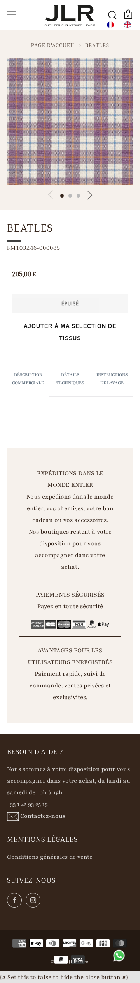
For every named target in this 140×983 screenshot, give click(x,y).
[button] (62, 196)
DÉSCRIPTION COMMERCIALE (28, 379)
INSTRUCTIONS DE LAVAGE (112, 379)
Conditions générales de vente (50, 857)
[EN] (127, 24)
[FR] (110, 24)
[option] (127, 24)
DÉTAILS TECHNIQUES (70, 379)
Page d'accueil (53, 45)
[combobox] (110, 24)
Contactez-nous (42, 816)
